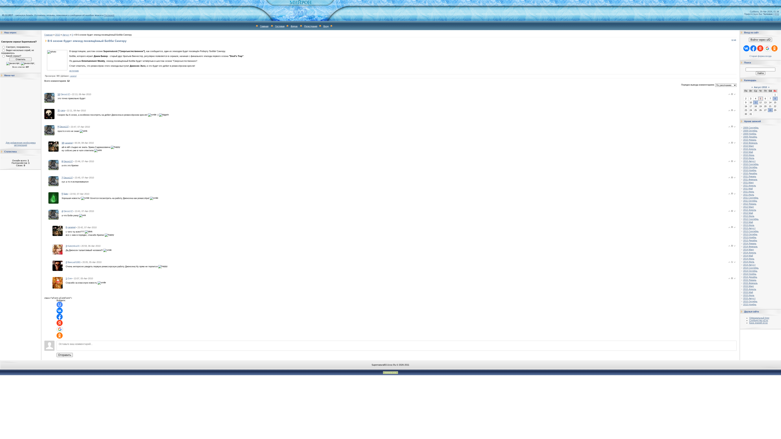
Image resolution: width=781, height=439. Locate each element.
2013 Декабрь (750, 240)
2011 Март (748, 182)
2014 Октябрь (750, 271)
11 (756, 102)
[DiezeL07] (49, 97)
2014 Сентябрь (751, 268)
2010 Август (749, 161)
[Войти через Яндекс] (60, 323)
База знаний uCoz (758, 323)
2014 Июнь (748, 259)
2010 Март (748, 146)
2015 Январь (749, 280)
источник (74, 71)
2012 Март (748, 207)
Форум (294, 26)
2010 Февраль (750, 143)
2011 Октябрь (750, 201)
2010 (57, 35)
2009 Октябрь (750, 130)
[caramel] (53, 146)
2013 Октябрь (750, 234)
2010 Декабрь (750, 173)
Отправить (64, 354)
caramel (73, 76)
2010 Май (748, 152)
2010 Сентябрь (751, 164)
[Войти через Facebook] (60, 317)
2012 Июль (748, 216)
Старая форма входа (760, 56)
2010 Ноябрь (749, 170)
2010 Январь (749, 140)
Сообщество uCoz (758, 320)
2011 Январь (749, 176)
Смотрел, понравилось (18, 47)
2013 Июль (748, 225)
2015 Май (748, 292)
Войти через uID (760, 39)
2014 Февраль (750, 246)
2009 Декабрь (750, 137)
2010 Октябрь (750, 167)
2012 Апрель (749, 210)
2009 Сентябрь (751, 127)
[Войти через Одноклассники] (60, 336)
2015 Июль (748, 295)
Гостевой (109, 15)
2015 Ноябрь (749, 304)
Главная (264, 26)
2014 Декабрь (750, 277)
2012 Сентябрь (751, 219)
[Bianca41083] (57, 265)
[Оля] (57, 282)
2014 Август (749, 265)
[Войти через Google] (60, 329)
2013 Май (748, 222)
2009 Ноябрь (749, 134)
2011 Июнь (748, 191)
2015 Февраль (750, 283)
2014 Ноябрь (749, 274)
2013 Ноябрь (749, 237)
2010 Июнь (748, 155)
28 (770, 110)
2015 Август (749, 298)
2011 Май (748, 188)
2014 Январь (749, 243)
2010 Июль (748, 158)
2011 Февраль (750, 179)
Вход (325, 26)
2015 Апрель (749, 289)
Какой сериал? (13, 56)
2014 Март (748, 249)
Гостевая (280, 26)
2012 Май (748, 213)
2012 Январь (749, 204)
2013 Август (749, 228)
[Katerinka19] (57, 249)
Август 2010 (760, 87)
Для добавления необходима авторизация (21, 143)
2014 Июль (748, 262)
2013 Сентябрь (751, 231)
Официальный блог (759, 318)
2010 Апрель (749, 149)
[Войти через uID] (60, 305)
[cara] (49, 114)
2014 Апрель (749, 252)
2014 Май (748, 255)
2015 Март (748, 286)
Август (65, 35)
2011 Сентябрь (750, 198)
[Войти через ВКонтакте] (60, 311)
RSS (776, 14)
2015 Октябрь (750, 301)
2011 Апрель (749, 185)
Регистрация (310, 26)
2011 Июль (748, 194)
